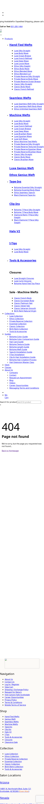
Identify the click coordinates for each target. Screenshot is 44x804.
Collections (9, 313)
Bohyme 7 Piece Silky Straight (27, 209)
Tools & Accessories (22, 260)
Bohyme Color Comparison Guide (24, 339)
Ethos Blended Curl (22, 74)
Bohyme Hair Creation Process (22, 359)
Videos (12, 383)
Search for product (8, 402)
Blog (11, 380)
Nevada (4, 797)
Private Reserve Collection (20, 321)
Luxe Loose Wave (21, 63)
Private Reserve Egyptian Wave (27, 149)
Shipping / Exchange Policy (16, 689)
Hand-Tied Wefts (20, 45)
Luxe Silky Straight (22, 50)
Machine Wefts (19, 115)
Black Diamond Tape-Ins (24, 195)
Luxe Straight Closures (24, 278)
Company (13, 372)
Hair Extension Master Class (21, 362)
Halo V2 (14, 231)
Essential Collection (18, 323)
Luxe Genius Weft (21, 168)
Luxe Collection (16, 316)
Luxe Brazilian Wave (23, 134)
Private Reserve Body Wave (26, 79)
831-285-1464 (17, 26)
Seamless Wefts (20, 98)
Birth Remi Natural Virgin (25, 311)
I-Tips (13, 243)
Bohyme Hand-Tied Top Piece (27, 283)
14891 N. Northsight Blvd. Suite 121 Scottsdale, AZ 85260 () (15, 790)
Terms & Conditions (13, 702)
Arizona (4, 782)
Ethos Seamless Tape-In (24, 192)
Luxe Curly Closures (22, 281)
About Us (9, 370)
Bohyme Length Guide (19, 347)
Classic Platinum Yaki (23, 303)
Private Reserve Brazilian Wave (27, 152)
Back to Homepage (10, 450)
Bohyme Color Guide (18, 336)
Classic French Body (23, 298)
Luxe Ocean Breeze (22, 56)
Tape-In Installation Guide (20, 352)
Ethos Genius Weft (22, 175)
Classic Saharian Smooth (25, 308)
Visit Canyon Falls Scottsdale (17, 694)
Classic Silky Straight (23, 84)
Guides (8, 334)
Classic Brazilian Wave (23, 159)
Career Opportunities (18, 385)
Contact (12, 375)
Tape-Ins (15, 181)
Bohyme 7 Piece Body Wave (26, 212)
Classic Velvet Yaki (22, 306)
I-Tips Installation (17, 354)
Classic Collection (17, 326)
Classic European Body (24, 300)
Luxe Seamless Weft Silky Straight (29, 104)
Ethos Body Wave (21, 68)
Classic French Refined (24, 89)
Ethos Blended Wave (23, 71)
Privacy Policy (11, 700)
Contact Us (9, 682)
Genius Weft (10, 719)
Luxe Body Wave (21, 53)
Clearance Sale (11, 742)
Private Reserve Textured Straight (29, 146)
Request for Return (13, 692)
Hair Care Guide (16, 341)
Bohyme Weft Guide (18, 349)
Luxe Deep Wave (21, 61)
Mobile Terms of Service (15, 705)
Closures (8, 739)
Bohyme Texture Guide (19, 344)
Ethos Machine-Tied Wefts (25, 141)
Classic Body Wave (22, 86)
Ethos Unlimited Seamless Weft (28, 109)
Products (9, 38)
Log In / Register (12, 684)
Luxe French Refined (23, 58)
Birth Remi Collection (18, 329)
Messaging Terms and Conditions (24, 388)
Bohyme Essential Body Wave (27, 190)
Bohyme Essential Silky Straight (28, 187)
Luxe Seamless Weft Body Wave (28, 106)
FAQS (7, 365)
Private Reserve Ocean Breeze (27, 81)
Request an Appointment (20, 377)
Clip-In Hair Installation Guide (22, 357)
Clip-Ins (14, 204)
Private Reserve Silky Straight (27, 76)
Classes (8, 367)
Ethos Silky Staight (22, 66)
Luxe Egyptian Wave (23, 136)
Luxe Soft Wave (21, 139)
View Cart (9, 687)
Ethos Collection (16, 318)
